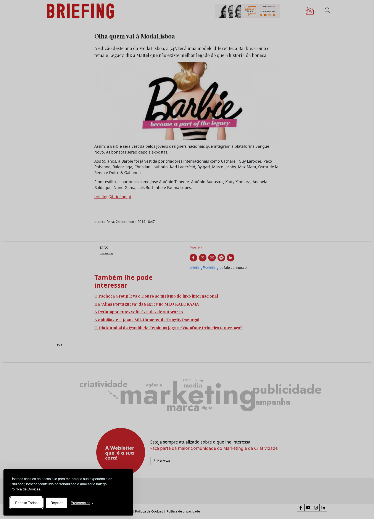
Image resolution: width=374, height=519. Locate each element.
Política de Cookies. (25, 489)
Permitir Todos (26, 502)
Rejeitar (56, 502)
